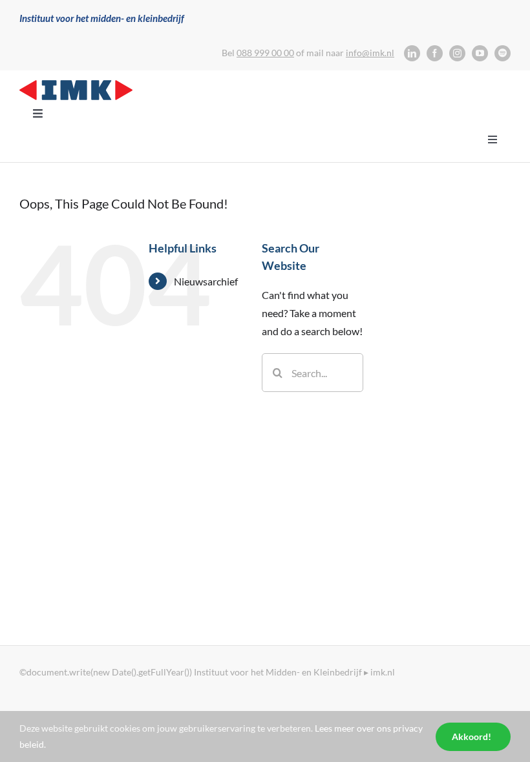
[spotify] (502, 53)
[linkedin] (412, 53)
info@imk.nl (370, 52)
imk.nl (382, 671)
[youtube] (480, 53)
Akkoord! (471, 736)
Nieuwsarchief (206, 281)
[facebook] (435, 53)
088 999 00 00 (265, 52)
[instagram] (457, 53)
